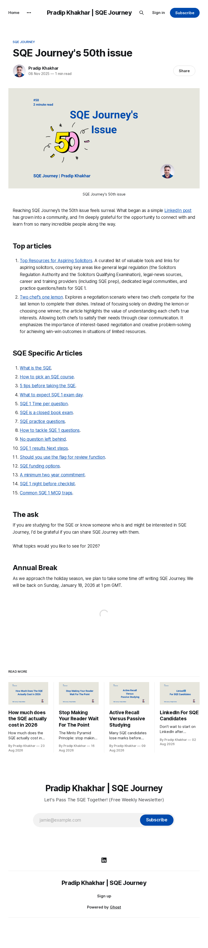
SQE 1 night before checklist (47, 483)
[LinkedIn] (104, 860)
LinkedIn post (178, 210)
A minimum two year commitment (52, 474)
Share (184, 70)
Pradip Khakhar (43, 68)
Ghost (115, 907)
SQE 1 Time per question (44, 403)
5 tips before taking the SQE (47, 385)
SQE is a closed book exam (46, 412)
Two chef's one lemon (41, 297)
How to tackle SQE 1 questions (50, 430)
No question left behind (43, 439)
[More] (29, 13)
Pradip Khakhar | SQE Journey (89, 12)
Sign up (104, 896)
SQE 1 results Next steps (44, 448)
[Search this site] (141, 13)
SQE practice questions (42, 421)
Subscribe (184, 12)
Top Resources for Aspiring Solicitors (56, 260)
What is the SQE (35, 368)
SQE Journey (24, 42)
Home (13, 12)
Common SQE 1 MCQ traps (46, 492)
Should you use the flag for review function (62, 457)
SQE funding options (40, 466)
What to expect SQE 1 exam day (51, 394)
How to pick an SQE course (47, 376)
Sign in (158, 12)
